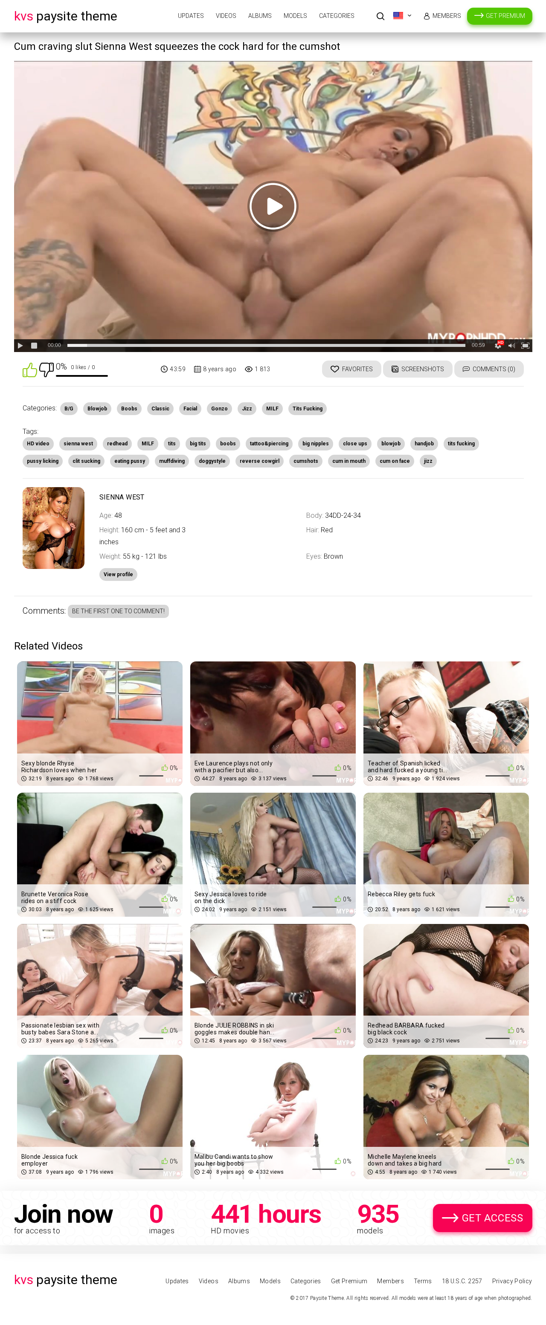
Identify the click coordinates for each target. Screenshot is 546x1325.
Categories (336, 15)
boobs (228, 444)
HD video (38, 444)
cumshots (305, 461)
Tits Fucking (307, 409)
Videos (226, 15)
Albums (260, 15)
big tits (198, 444)
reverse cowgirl (259, 461)
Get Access (492, 1218)
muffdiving (172, 461)
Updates (191, 15)
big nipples (315, 444)
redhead (117, 444)
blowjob (391, 444)
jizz (428, 461)
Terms (423, 1281)
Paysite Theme (65, 16)
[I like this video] (30, 369)
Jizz (247, 409)
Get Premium (505, 15)
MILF (272, 409)
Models (295, 15)
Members (447, 15)
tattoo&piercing (269, 444)
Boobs (129, 409)
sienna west (78, 444)
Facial (190, 409)
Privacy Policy (512, 1281)
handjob (424, 444)
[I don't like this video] (46, 369)
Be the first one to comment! (118, 611)
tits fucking (461, 444)
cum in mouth (349, 461)
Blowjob (97, 409)
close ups (355, 444)
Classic (160, 409)
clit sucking (86, 461)
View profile (118, 574)
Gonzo (219, 409)
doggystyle (212, 461)
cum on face (395, 461)
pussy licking (42, 461)
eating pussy (129, 461)
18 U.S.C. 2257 (462, 1281)
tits (172, 444)
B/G (68, 409)
